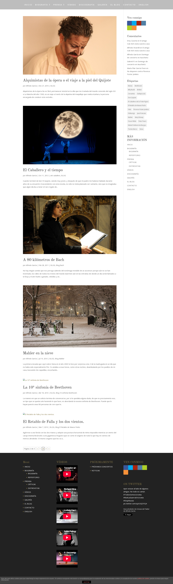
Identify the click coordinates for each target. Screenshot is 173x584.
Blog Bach (60, 265)
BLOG (52, 86)
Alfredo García (31, 86)
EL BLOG (115, 5)
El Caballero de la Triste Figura (138, 102)
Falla (129, 109)
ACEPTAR (86, 582)
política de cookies (143, 578)
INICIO (28, 5)
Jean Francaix (141, 113)
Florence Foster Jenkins (141, 109)
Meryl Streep (139, 117)
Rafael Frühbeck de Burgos (137, 125)
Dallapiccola (141, 94)
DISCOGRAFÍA (87, 5)
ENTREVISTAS (134, 166)
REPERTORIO (134, 155)
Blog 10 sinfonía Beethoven (66, 393)
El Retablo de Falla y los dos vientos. (53, 422)
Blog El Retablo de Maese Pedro (67, 427)
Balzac (130, 86)
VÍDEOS (72, 5)
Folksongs (131, 113)
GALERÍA (102, 5)
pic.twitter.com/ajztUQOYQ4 (135, 503)
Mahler (130, 117)
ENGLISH (144, 5)
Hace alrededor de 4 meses (132, 509)
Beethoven (138, 86)
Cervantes (131, 94)
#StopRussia (128, 500)
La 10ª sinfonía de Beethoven (47, 387)
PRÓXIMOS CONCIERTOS (102, 466)
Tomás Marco (132, 129)
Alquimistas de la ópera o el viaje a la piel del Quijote (67, 80)
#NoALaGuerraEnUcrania (133, 497)
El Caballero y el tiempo (43, 170)
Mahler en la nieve (38, 353)
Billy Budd (131, 90)
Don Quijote (132, 98)
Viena (141, 129)
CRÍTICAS (133, 162)
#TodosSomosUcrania (132, 494)
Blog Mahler (59, 359)
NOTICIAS (96, 470)
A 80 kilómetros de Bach (43, 260)
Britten (139, 90)
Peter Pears (142, 121)
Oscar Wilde (132, 121)
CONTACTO (129, 5)
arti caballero (55, 175)
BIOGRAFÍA (133, 151)
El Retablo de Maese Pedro (137, 105)
